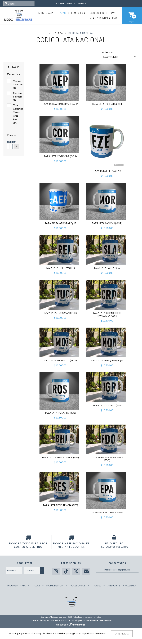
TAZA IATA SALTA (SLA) (107, 267)
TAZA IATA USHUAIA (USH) (106, 104)
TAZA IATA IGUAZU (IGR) (107, 405)
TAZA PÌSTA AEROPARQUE (60, 223)
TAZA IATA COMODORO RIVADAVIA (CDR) (107, 314)
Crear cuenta (65, 3)
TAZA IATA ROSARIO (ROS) (60, 412)
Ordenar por (108, 52)
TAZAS (62, 13)
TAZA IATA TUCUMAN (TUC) (60, 312)
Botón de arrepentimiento (100, 620)
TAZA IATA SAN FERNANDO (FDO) (107, 459)
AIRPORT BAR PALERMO (104, 18)
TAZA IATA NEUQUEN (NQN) (107, 360)
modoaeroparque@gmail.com (117, 570)
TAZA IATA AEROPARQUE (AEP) (60, 104)
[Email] (86, 571)
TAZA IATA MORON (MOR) (107, 223)
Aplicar (16, 146)
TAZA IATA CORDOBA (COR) (60, 156)
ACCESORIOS (97, 13)
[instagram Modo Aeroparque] (56, 571)
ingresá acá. (81, 620)
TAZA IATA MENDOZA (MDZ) (60, 360)
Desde (8, 142)
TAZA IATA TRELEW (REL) (60, 267)
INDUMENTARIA (45, 13)
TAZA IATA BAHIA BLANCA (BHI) (60, 457)
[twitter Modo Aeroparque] (76, 571)
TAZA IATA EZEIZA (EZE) (107, 171)
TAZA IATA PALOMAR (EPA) (107, 512)
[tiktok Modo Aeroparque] (66, 571)
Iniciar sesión (80, 3)
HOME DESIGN (78, 13)
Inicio (51, 33)
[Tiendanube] (71, 625)
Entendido (121, 633)
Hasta (11, 142)
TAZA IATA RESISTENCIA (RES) (60, 505)
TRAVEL (113, 13)
